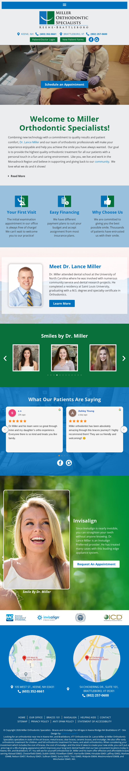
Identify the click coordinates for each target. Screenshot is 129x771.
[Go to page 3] (67, 455)
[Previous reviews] (5, 429)
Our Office (36, 717)
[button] (64, 4)
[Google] (96, 39)
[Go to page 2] (64, 455)
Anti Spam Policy (63, 721)
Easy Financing (64, 212)
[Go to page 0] (59, 455)
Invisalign (70, 717)
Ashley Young (86, 411)
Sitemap (22, 721)
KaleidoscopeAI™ (69, 733)
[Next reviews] (124, 429)
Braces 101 (53, 717)
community (102, 161)
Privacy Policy (40, 721)
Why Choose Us (107, 212)
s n (20, 411)
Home (21, 717)
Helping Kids (88, 717)
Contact (105, 717)
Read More (18, 176)
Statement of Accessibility (95, 721)
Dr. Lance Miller (29, 142)
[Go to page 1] (61, 455)
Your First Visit (21, 212)
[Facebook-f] (91, 39)
